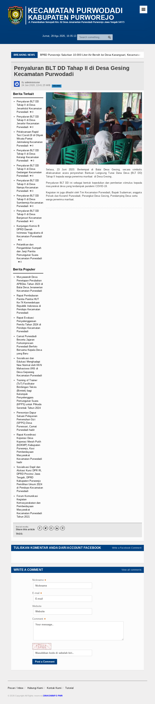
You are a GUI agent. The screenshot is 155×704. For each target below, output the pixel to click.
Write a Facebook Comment (126, 548)
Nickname (39, 580)
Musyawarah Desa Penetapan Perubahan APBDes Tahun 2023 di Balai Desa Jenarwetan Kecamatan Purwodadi (30, 284)
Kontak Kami (54, 688)
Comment (39, 619)
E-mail (37, 593)
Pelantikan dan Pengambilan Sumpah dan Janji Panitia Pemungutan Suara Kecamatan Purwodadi (29, 251)
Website (36, 606)
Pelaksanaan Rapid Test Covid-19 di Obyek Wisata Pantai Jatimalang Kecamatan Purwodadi (30, 138)
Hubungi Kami (35, 688)
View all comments (131, 570)
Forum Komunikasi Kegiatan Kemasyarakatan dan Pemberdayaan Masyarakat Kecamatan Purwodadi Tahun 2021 (29, 506)
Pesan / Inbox (16, 688)
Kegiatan (56, 86)
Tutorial (69, 688)
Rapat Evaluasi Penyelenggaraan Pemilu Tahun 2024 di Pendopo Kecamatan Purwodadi (29, 324)
